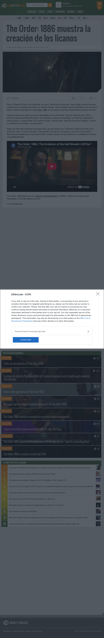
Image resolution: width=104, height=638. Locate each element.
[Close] (98, 294)
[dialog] (52, 319)
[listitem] (52, 331)
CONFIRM (25, 340)
